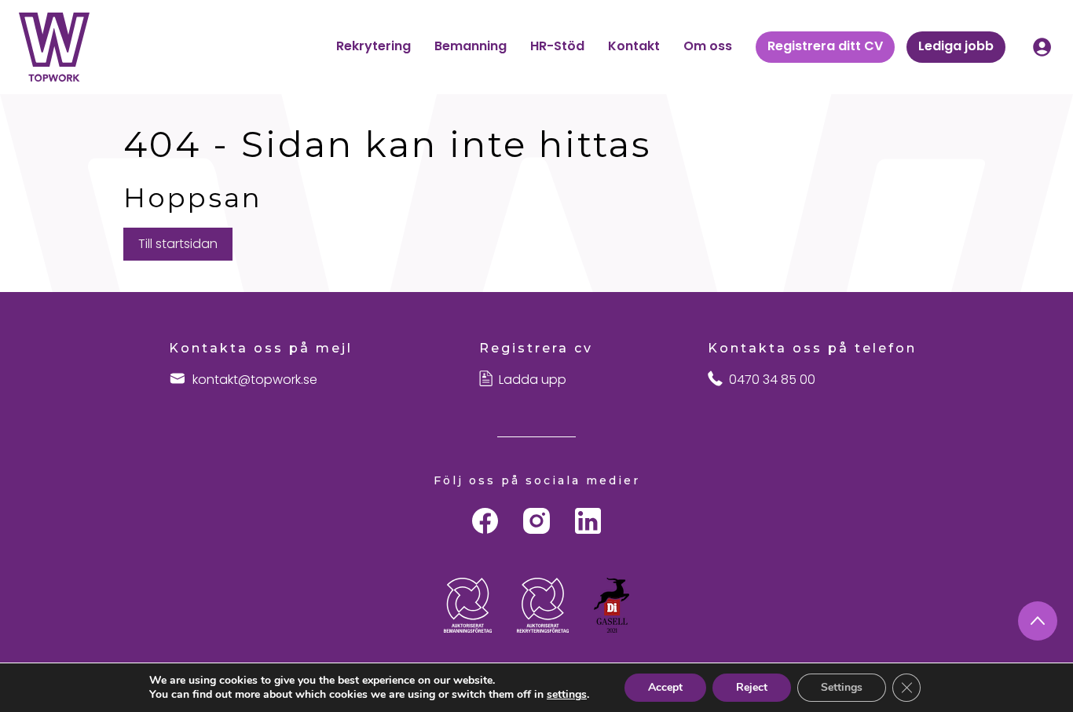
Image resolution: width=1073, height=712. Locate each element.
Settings (841, 687)
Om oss (707, 46)
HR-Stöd (557, 46)
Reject (751, 687)
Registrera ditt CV (825, 46)
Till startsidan (178, 244)
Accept (665, 687)
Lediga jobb (956, 46)
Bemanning (470, 46)
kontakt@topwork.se (254, 380)
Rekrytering (373, 46)
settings (567, 695)
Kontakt (634, 46)
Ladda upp (532, 380)
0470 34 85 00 (772, 380)
